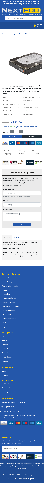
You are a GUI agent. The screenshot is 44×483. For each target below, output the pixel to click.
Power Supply (7, 357)
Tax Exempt (6, 314)
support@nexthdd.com (9, 411)
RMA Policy (6, 294)
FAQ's (4, 322)
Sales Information (9, 318)
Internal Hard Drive (27, 34)
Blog (3, 326)
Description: (7, 210)
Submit (22, 225)
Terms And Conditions (10, 306)
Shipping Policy (7, 290)
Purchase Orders (8, 302)
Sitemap (5, 392)
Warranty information (10, 286)
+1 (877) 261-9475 (7, 407)
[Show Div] (11, 25)
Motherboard (7, 349)
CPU (3, 337)
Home (4, 34)
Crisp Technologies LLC (27, 479)
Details (7, 237)
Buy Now (32, 136)
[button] (38, 25)
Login (4, 371)
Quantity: (6, 200)
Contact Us (6, 388)
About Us (5, 384)
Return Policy (7, 282)
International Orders (9, 298)
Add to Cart (12, 136)
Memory (5, 345)
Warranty (18, 237)
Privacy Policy (7, 278)
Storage (12, 34)
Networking (6, 353)
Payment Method (8, 310)
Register (5, 375)
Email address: (8, 189)
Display (4, 341)
